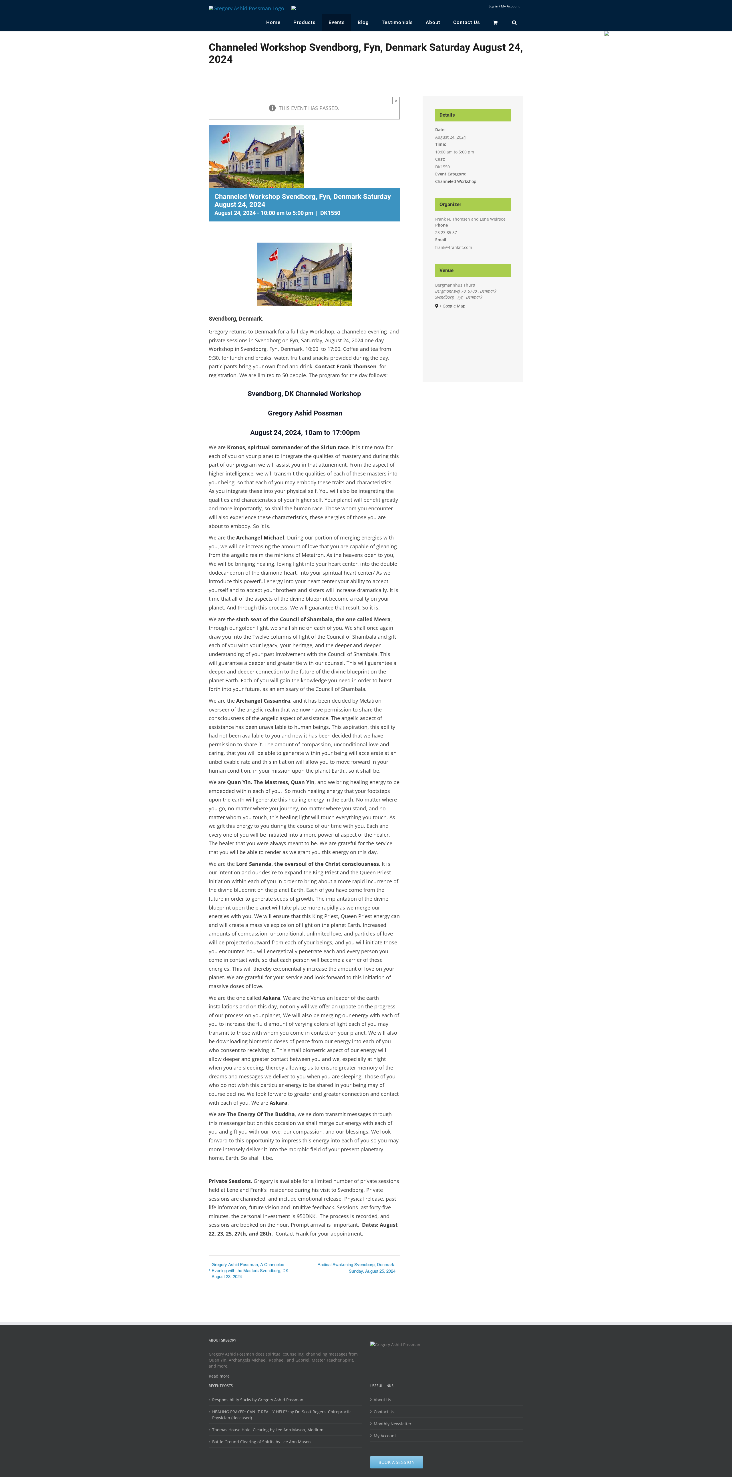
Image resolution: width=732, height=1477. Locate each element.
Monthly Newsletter (392, 1423)
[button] (514, 22)
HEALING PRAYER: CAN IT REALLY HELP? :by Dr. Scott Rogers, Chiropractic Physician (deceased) (281, 1414)
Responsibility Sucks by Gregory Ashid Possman (257, 1399)
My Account (385, 1435)
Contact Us (384, 1411)
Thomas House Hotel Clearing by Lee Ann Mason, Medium (267, 1429)
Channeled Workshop (455, 181)
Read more (219, 1376)
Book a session (397, 1462)
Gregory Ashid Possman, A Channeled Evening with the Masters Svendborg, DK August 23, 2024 (250, 1270)
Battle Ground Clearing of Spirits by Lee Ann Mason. (262, 1441)
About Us (382, 1399)
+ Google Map (452, 306)
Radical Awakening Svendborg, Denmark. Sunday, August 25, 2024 (356, 1267)
